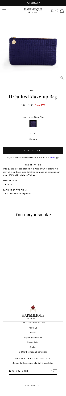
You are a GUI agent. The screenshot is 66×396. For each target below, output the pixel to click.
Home (32, 90)
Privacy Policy (33, 342)
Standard (33, 139)
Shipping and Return (32, 337)
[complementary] (33, 3)
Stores (33, 333)
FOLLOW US (32, 386)
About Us (33, 328)
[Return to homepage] (33, 312)
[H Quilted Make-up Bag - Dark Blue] (33, 286)
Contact (33, 347)
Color (33, 117)
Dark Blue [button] (33, 124)
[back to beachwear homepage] (33, 11)
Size (33, 133)
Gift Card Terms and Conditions (33, 352)
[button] (4, 10)
